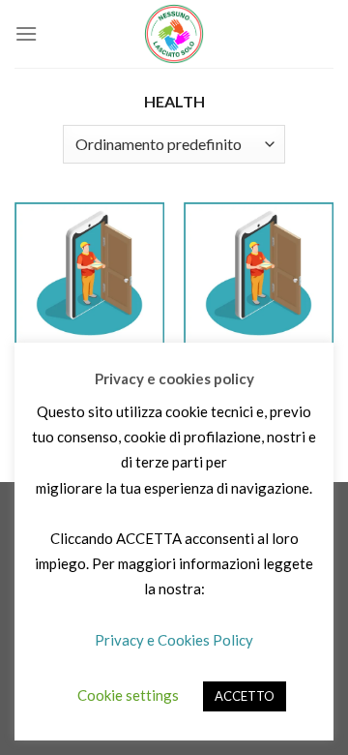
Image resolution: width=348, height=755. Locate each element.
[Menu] (26, 33)
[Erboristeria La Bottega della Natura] (89, 277)
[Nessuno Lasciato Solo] (174, 34)
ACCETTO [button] (245, 696)
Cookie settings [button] (128, 695)
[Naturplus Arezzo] (259, 277)
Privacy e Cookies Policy (174, 640)
